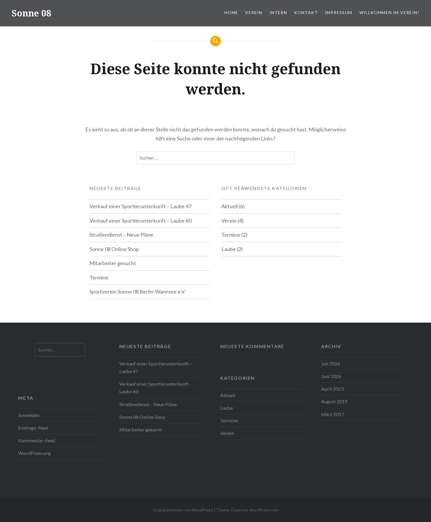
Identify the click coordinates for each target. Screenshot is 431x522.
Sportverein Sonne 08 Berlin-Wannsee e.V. (137, 291)
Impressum (338, 12)
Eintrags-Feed (33, 428)
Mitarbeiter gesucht (112, 263)
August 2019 (334, 401)
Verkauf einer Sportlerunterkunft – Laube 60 (140, 220)
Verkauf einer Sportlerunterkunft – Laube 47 (140, 206)
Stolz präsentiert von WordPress (183, 509)
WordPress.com (264, 509)
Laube (228, 249)
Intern (278, 12)
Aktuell (229, 206)
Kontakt (306, 12)
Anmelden (29, 415)
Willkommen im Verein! (389, 12)
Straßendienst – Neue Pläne (121, 234)
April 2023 (332, 389)
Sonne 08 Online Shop (114, 249)
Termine (98, 277)
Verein (253, 12)
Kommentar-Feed (36, 440)
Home (231, 12)
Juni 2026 (331, 376)
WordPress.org (34, 453)
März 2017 (332, 414)
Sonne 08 (31, 13)
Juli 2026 (330, 363)
